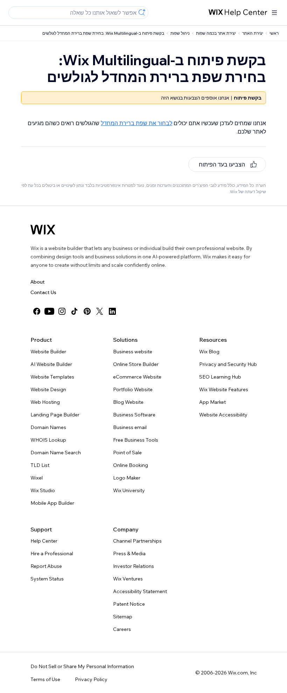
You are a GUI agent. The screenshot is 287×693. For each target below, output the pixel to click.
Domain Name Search (55, 452)
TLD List (39, 465)
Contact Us (43, 292)
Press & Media (129, 553)
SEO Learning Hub (220, 377)
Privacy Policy (91, 679)
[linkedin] (112, 311)
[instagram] (62, 311)
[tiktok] (74, 311)
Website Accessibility (223, 415)
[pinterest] (87, 311)
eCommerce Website (137, 377)
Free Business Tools (135, 440)
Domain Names (48, 427)
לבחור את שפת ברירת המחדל (136, 123)
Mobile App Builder (52, 503)
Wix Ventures (128, 579)
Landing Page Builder (54, 415)
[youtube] (49, 311)
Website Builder (48, 351)
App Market (212, 402)
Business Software (134, 415)
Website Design (48, 389)
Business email (130, 427)
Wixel (36, 478)
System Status (47, 579)
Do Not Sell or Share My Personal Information (82, 666)
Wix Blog (209, 351)
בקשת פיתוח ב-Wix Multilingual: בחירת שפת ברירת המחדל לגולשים (103, 33)
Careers (122, 629)
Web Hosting (45, 402)
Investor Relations (133, 566)
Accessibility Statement (140, 591)
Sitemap (122, 616)
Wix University (129, 490)
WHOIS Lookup (48, 440)
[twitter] (99, 311)
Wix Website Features (223, 389)
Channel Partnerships (137, 541)
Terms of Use (45, 679)
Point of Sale (127, 452)
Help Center (43, 541)
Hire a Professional (51, 553)
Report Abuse (46, 566)
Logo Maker (126, 478)
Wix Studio (42, 490)
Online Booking (130, 465)
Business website (132, 351)
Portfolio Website (133, 389)
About (37, 282)
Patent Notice (129, 604)
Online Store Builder (136, 364)
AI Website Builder (51, 364)
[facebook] (36, 311)
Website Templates (52, 377)
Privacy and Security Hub (228, 364)
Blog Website (128, 402)
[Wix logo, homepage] (42, 230)
